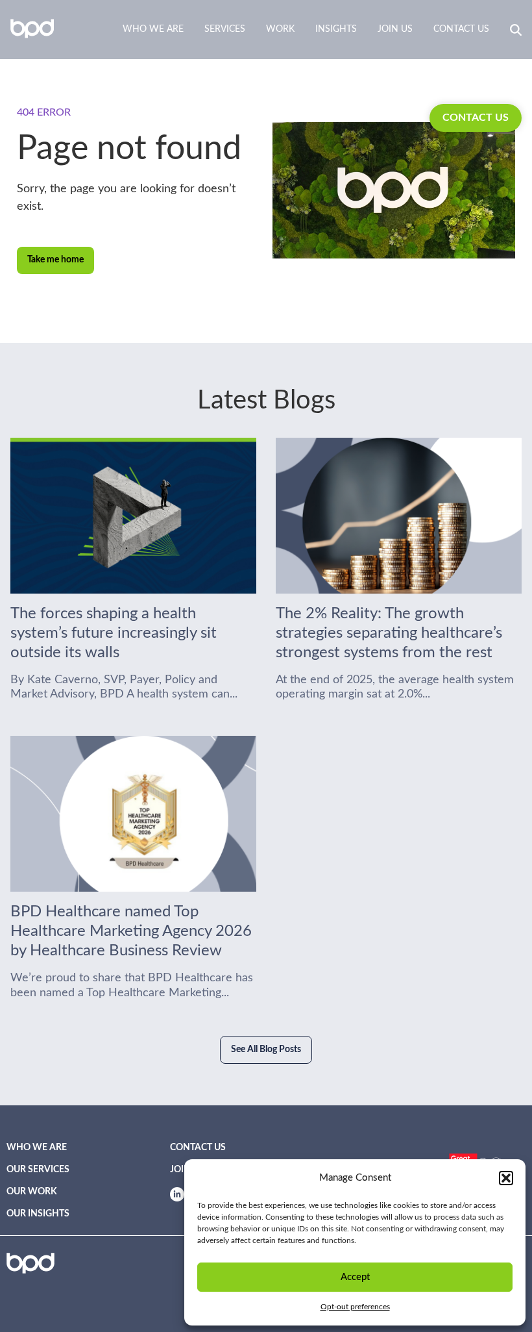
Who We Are (153, 29)
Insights (336, 29)
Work (280, 29)
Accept (355, 1277)
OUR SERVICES (37, 1169)
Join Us (395, 29)
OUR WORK (31, 1191)
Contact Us (461, 29)
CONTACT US (475, 117)
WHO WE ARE (36, 1147)
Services (224, 29)
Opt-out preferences (355, 1307)
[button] (506, 1178)
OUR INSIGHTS (37, 1213)
